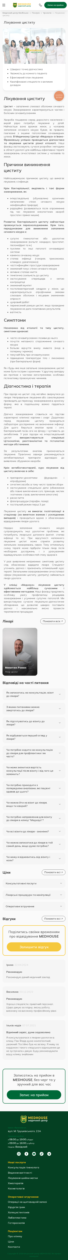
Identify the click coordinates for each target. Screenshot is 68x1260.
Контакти (14, 1246)
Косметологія (16, 1188)
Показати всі (52, 872)
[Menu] (3, 5)
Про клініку (15, 1236)
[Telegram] (49, 1154)
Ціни (11, 1241)
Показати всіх (51, 621)
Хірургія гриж (16, 1207)
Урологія (47, 13)
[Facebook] (26, 1154)
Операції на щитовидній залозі (27, 1201)
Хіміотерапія (15, 1183)
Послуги (36, 13)
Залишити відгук (34, 947)
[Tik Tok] (41, 1154)
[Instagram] (19, 1154)
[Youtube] (34, 1154)
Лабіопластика (17, 1217)
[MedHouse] (22, 4)
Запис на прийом (55, 5)
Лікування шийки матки (23, 1178)
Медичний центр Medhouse (15, 13)
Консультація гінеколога (23, 1167)
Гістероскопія (16, 1222)
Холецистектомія (18, 1212)
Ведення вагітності (20, 1172)
